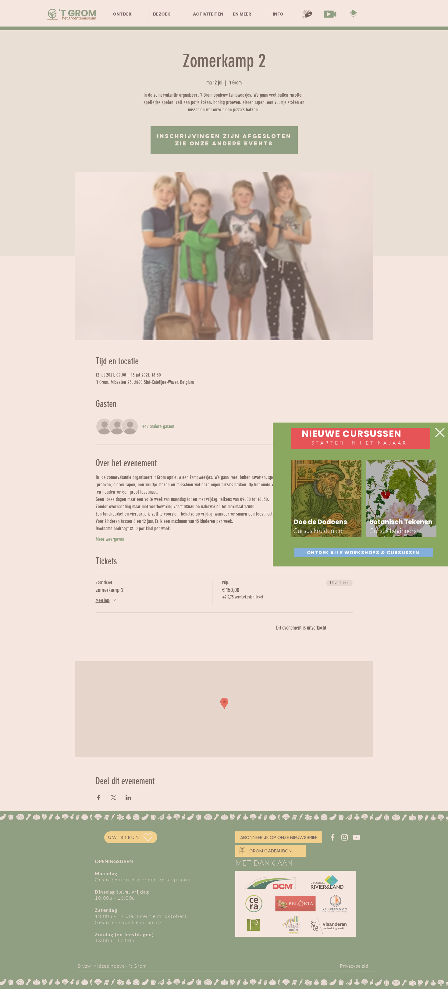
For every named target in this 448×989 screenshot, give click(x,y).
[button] (440, 432)
